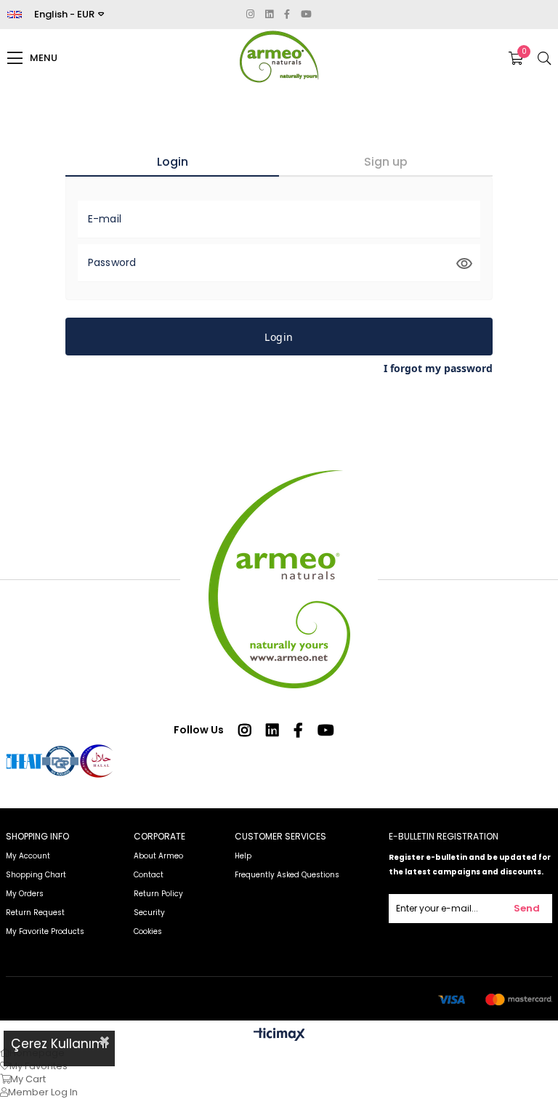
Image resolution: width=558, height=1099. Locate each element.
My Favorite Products (45, 931)
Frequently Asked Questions (287, 874)
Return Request (35, 912)
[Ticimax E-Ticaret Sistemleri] (279, 1035)
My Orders (25, 893)
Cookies (148, 931)
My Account (28, 855)
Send (527, 908)
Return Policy (159, 893)
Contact (148, 874)
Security (149, 912)
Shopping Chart (36, 874)
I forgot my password (438, 368)
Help (243, 855)
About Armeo (158, 855)
